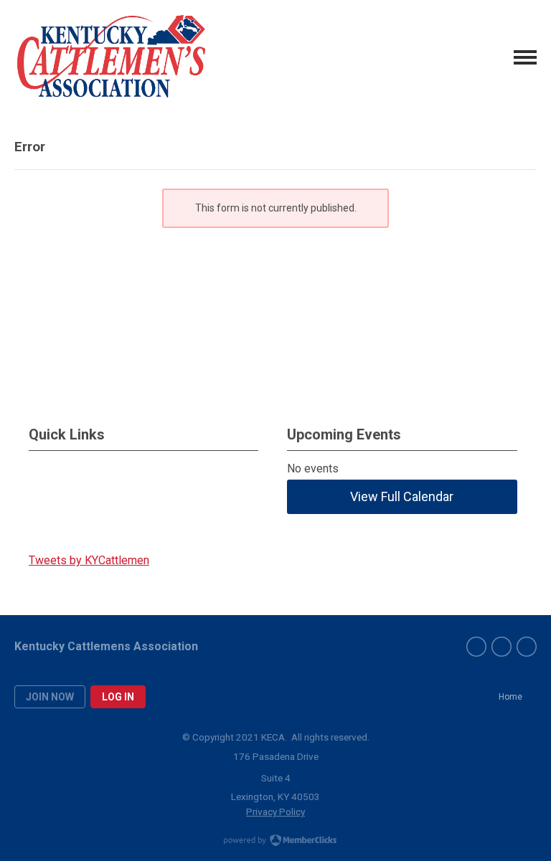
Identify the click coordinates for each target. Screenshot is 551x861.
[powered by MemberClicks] (275, 841)
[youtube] (527, 647)
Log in (118, 697)
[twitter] (501, 647)
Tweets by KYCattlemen (89, 560)
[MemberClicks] (111, 57)
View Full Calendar (401, 496)
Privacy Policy (275, 811)
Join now (50, 697)
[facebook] (476, 647)
